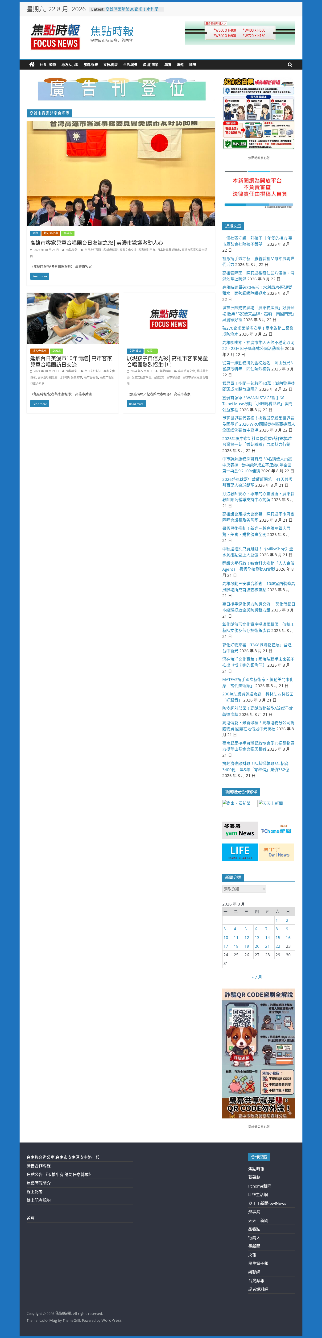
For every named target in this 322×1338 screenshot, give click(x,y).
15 (278, 937)
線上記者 (35, 1191)
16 (288, 937)
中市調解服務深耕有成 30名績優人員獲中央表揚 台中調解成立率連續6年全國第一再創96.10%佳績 (257, 465)
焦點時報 (112, 31)
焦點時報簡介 (39, 1183)
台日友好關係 (93, 250)
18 (236, 946)
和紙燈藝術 (110, 250)
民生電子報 (258, 1263)
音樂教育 (159, 377)
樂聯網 (254, 1272)
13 (257, 937)
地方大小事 (70, 64)
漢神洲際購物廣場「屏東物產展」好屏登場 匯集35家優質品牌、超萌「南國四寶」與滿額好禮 (258, 313)
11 (236, 937)
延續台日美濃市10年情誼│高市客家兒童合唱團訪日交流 (71, 361)
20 (257, 946)
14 (267, 937)
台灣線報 (256, 1280)
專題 (180, 64)
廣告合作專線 (39, 1165)
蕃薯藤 (254, 1177)
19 (246, 946)
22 (278, 946)
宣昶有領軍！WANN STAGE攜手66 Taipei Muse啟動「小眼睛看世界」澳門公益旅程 (257, 403)
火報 (252, 1255)
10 (225, 937)
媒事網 (254, 1211)
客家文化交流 (128, 250)
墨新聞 (254, 1246)
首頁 (31, 1218)
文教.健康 (110, 64)
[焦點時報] (32, 65)
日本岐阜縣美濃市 (168, 250)
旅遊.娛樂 (91, 64)
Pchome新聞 (259, 1186)
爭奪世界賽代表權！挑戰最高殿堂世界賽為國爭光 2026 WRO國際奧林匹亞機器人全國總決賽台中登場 (258, 424)
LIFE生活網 (258, 1194)
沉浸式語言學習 (141, 377)
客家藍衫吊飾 (146, 250)
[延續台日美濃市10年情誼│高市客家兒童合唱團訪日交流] (73, 296)
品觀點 (254, 1229)
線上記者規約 (39, 1200)
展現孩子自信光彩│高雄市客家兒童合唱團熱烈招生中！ (167, 361)
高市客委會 (91, 377)
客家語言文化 (186, 371)
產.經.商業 (150, 64)
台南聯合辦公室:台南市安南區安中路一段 (63, 1157)
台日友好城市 (93, 371)
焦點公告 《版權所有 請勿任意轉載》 (60, 1174)
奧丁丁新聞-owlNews (267, 1203)
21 (267, 946)
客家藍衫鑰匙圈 (48, 377)
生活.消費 (130, 64)
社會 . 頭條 (48, 64)
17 (225, 946)
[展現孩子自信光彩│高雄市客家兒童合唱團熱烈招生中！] (169, 296)
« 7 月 (257, 977)
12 (246, 937)
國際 (192, 64)
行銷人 (254, 1237)
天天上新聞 (258, 1220)
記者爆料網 (258, 1289)
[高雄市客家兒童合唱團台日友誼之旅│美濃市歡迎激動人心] (121, 124)
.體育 (167, 64)
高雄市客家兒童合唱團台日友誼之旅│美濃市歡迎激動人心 (96, 242)
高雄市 (68, 233)
